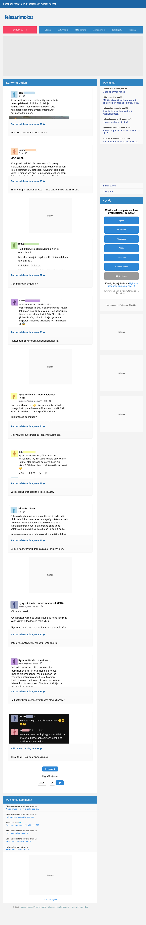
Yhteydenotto (80, 30)
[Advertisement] (73, 56)
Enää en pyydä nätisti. (115, 90)
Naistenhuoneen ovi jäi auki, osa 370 (22, 809)
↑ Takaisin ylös (50, 899)
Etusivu (48, 30)
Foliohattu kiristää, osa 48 (17, 849)
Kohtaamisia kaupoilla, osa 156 (20, 817)
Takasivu (132, 30)
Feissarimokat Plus (79, 907)
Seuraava (49, 769)
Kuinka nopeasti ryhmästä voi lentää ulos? (121, 130)
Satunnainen (63, 30)
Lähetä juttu (20, 30)
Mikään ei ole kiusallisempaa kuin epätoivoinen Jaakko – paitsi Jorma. (121, 100)
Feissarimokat (26, 907)
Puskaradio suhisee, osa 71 (18, 841)
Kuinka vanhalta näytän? (117, 120)
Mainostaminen (99, 30)
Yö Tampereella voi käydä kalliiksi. (120, 140)
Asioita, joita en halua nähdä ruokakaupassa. (117, 111)
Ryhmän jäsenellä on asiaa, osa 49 (123, 284)
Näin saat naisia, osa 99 (17, 833)
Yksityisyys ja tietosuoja (58, 907)
